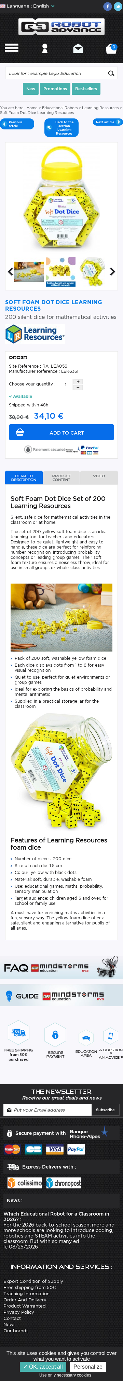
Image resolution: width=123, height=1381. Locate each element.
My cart (112, 51)
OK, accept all (45, 1367)
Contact (78, 57)
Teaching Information (26, 1293)
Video (99, 476)
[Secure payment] (61, 448)
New (30, 88)
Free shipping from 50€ (29, 1287)
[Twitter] (117, 6)
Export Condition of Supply (33, 1281)
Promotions (55, 88)
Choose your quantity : (32, 384)
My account (44, 57)
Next (113, 271)
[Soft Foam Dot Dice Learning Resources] (29, 271)
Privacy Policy (18, 1312)
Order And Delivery (24, 1299)
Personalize (87, 1367)
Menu (11, 57)
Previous (10, 271)
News (9, 1324)
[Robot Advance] (61, 26)
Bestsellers (86, 88)
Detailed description (23, 478)
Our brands (15, 1330)
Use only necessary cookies (66, 1375)
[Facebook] (107, 6)
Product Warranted (24, 1306)
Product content (61, 478)
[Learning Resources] (35, 333)
